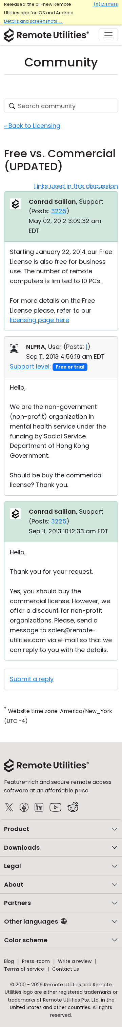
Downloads (22, 847)
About (13, 884)
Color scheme (25, 940)
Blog (9, 961)
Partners (17, 902)
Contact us (65, 969)
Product (16, 829)
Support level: (30, 366)
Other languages (31, 921)
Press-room (36, 961)
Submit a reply (32, 679)
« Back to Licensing (32, 125)
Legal (12, 866)
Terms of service (24, 969)
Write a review (75, 961)
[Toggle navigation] (108, 34)
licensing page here (39, 320)
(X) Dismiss (106, 4)
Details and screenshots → (33, 21)
